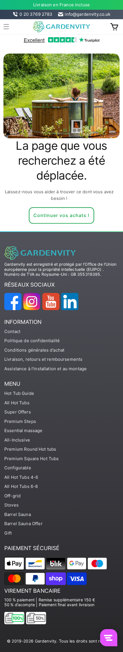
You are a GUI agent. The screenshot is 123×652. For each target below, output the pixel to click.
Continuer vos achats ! (61, 215)
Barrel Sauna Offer (23, 523)
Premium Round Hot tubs (30, 449)
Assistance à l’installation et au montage (45, 368)
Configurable (17, 467)
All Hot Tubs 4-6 (21, 477)
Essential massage (23, 430)
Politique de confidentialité (32, 340)
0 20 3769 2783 (35, 14)
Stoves (11, 505)
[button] (6, 26)
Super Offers (17, 412)
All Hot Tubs (16, 402)
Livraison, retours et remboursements (43, 359)
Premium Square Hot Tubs (31, 458)
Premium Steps (20, 421)
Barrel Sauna (17, 514)
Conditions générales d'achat (34, 350)
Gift (8, 533)
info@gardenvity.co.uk (87, 14)
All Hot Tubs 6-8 (21, 486)
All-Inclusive (17, 440)
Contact (12, 331)
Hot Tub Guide (19, 393)
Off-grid (12, 496)
